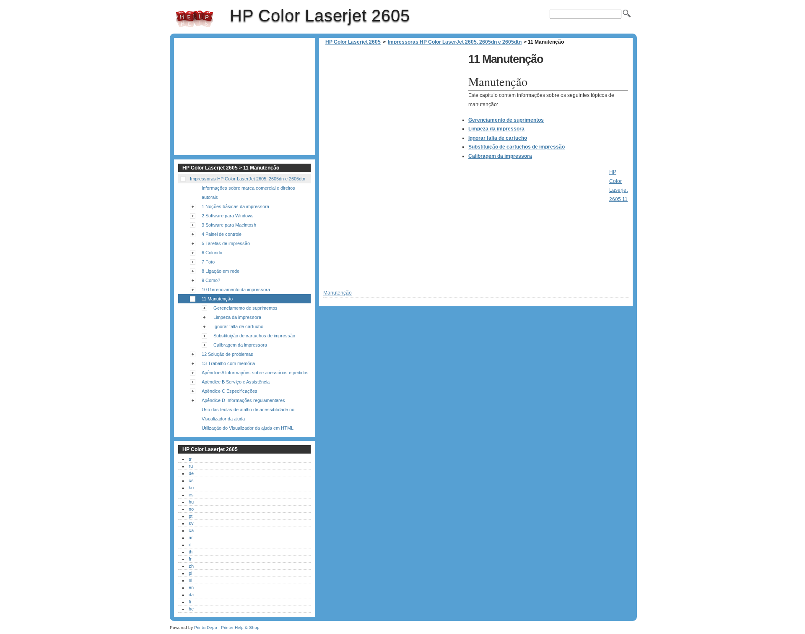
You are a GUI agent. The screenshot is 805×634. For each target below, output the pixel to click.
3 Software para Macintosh (229, 224)
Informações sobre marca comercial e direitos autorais (248, 192)
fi (190, 601)
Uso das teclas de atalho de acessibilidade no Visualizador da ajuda (248, 414)
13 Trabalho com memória (228, 363)
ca (191, 530)
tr (190, 459)
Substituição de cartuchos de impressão (516, 147)
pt (190, 516)
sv (191, 523)
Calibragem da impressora (500, 156)
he (191, 608)
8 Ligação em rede (220, 271)
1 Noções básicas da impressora (235, 206)
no (191, 508)
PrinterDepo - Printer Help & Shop (227, 627)
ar (191, 537)
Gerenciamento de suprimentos (506, 120)
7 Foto (208, 261)
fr (190, 558)
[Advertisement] (393, 109)
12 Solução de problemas (227, 354)
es (191, 494)
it (190, 544)
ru (191, 466)
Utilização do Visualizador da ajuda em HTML (247, 427)
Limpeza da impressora (496, 129)
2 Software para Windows (228, 215)
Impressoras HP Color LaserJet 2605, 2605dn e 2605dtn (455, 42)
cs (191, 480)
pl (190, 573)
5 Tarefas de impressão (226, 243)
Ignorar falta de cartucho (497, 138)
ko (191, 487)
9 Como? (211, 280)
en (191, 587)
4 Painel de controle (222, 234)
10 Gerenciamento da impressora (236, 289)
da (191, 594)
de (191, 473)
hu (191, 501)
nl (190, 580)
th (190, 551)
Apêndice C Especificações (229, 391)
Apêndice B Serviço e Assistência (236, 381)
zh (191, 566)
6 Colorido (212, 252)
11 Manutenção (217, 298)
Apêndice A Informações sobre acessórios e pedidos (255, 372)
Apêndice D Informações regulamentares (243, 400)
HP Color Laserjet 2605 (194, 18)
